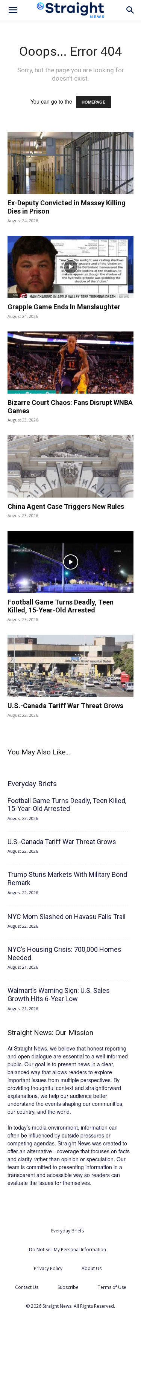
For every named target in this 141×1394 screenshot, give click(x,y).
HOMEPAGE (93, 102)
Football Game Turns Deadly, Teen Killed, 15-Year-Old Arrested (61, 606)
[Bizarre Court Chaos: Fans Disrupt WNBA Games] (70, 362)
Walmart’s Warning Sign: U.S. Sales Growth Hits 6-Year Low (59, 994)
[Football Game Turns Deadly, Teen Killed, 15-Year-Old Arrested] (70, 562)
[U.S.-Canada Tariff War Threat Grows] (70, 666)
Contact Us (26, 1287)
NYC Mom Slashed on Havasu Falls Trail (67, 917)
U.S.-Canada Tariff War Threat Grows (65, 706)
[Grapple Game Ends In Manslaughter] (70, 267)
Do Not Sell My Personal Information (67, 1249)
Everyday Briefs (67, 1231)
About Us (92, 1268)
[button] (13, 10)
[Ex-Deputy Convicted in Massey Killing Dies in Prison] (70, 163)
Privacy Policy (48, 1268)
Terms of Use (112, 1287)
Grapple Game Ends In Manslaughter (64, 307)
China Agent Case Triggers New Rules (66, 506)
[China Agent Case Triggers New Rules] (70, 466)
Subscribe (68, 1287)
